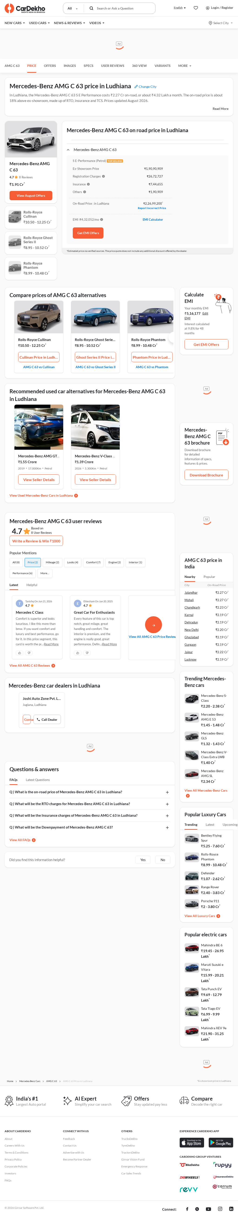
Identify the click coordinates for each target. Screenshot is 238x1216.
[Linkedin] (231, 1209)
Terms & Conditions (16, 1152)
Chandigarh (192, 607)
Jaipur (189, 652)
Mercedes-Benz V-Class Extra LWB (214, 754)
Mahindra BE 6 (211, 945)
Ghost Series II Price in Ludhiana (96, 357)
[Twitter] (197, 1209)
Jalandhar (191, 592)
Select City (221, 23)
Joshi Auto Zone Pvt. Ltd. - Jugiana (42, 698)
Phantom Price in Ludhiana (153, 357)
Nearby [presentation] (190, 577)
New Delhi (191, 630)
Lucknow (190, 659)
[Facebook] (187, 1209)
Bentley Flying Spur (211, 837)
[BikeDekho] (189, 1165)
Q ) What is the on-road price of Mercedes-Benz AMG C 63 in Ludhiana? (66, 792)
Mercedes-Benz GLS (212, 735)
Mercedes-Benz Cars (212, 790)
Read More (220, 109)
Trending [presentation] (191, 824)
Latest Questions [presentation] (38, 780)
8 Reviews (26, 177)
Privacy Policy (13, 1159)
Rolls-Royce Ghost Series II (96, 340)
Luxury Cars (206, 916)
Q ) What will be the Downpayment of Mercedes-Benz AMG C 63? (61, 827)
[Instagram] (220, 1209)
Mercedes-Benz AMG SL (212, 773)
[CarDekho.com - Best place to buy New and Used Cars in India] (25, 8)
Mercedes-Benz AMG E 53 (212, 716)
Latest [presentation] (210, 824)
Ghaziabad (192, 637)
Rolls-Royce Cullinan (34, 340)
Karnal (189, 615)
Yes (143, 860)
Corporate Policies (16, 1166)
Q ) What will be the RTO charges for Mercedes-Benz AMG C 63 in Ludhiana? (70, 804)
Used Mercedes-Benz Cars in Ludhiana (45, 495)
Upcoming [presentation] (230, 824)
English (178, 7)
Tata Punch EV (211, 989)
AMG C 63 (12, 66)
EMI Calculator (153, 219)
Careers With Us (14, 1145)
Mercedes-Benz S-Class (214, 698)
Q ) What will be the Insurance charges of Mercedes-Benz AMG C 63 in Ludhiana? (73, 815)
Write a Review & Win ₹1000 (36, 541)
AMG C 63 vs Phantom (152, 367)
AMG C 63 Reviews (36, 665)
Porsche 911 (210, 901)
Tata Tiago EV (210, 1008)
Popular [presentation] (209, 577)
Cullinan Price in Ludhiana (40, 357)
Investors (10, 1173)
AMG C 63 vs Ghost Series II (96, 367)
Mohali (189, 600)
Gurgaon (190, 644)
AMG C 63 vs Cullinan (39, 367)
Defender (208, 873)
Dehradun (191, 622)
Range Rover (210, 887)
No (163, 860)
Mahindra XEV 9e (213, 1028)
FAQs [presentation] (13, 780)
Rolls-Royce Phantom (148, 340)
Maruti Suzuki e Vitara (212, 967)
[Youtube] (208, 1209)
